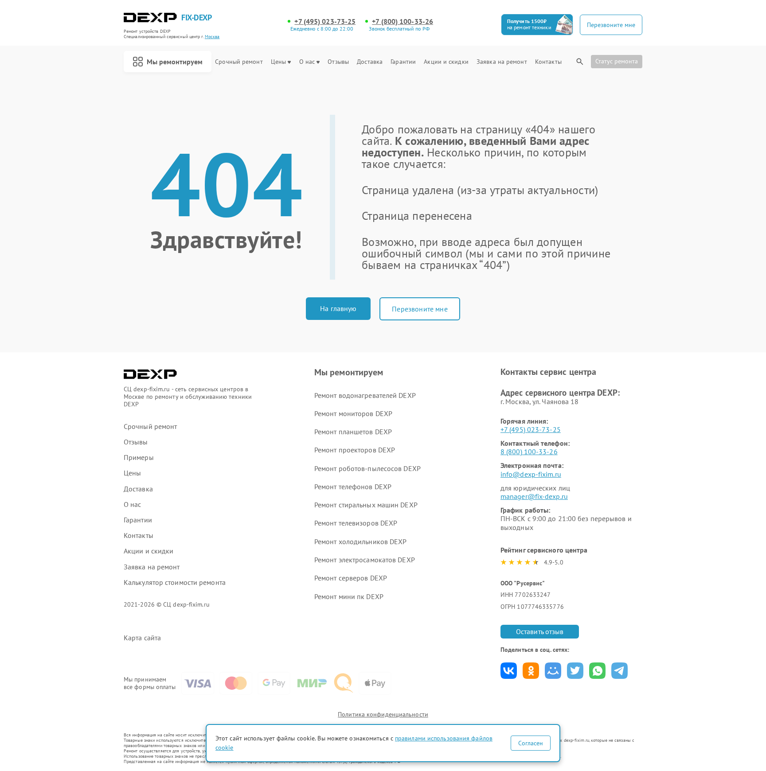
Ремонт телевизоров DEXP (355, 522)
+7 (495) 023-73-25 (325, 21)
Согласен (530, 743)
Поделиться (508, 670)
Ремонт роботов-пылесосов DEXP (367, 468)
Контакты (548, 62)
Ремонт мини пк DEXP (348, 596)
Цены (278, 62)
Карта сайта (142, 638)
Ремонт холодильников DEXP (360, 541)
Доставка (370, 62)
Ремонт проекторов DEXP (354, 449)
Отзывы (338, 62)
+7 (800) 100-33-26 (402, 21)
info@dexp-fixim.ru (530, 474)
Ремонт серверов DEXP (350, 577)
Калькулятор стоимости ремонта (175, 582)
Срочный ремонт (238, 62)
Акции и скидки (446, 62)
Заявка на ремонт (502, 62)
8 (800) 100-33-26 (529, 451)
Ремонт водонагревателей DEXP (365, 395)
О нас (307, 62)
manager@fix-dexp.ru (534, 496)
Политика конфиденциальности (383, 714)
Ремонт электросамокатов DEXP (364, 559)
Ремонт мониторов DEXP (353, 413)
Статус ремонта (616, 61)
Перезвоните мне (419, 308)
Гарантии (403, 62)
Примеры (139, 457)
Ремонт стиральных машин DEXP (366, 504)
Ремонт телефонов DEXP (352, 486)
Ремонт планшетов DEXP (353, 431)
